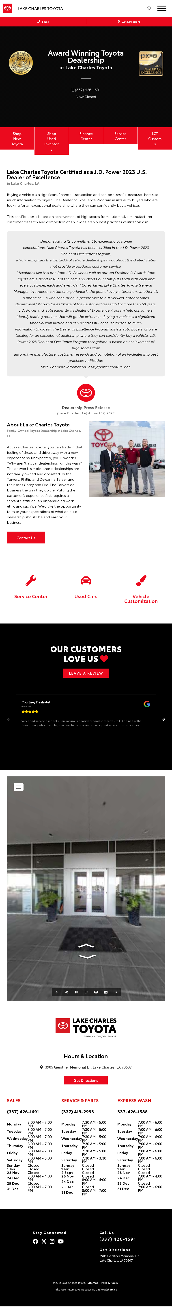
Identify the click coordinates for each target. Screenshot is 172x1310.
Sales (45, 21)
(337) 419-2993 (77, 1111)
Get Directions (130, 21)
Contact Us (26, 537)
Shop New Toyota (17, 138)
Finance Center (86, 136)
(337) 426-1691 (23, 1111)
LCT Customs (155, 138)
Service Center (120, 136)
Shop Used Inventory (51, 141)
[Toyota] (7, 8)
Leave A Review (86, 673)
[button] (163, 719)
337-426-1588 (132, 1111)
